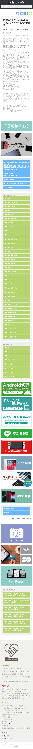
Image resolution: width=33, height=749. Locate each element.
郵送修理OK (10, 162)
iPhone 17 (8, 210)
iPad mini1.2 (9, 376)
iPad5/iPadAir (10, 360)
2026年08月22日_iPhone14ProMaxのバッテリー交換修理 (16, 602)
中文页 (7, 513)
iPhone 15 (8, 251)
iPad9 (7, 348)
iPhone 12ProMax (11, 288)
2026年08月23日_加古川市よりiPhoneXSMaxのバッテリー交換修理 (15, 595)
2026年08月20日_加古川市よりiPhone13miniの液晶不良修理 (14, 616)
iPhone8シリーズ (11, 321)
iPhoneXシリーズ (11, 317)
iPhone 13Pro (10, 276)
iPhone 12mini (10, 296)
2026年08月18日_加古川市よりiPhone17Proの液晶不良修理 (14, 630)
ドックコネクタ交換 (21, 29)
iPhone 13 (8, 284)
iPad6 (7, 356)
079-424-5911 (10, 179)
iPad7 (7, 352)
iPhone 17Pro (10, 206)
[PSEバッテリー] (16, 533)
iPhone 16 (8, 231)
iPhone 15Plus (10, 247)
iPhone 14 (8, 268)
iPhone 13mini (10, 280)
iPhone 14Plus (10, 263)
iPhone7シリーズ (11, 325)
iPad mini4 (9, 372)
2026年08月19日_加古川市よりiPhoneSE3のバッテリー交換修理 (14, 623)
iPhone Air (9, 198)
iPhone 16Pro (10, 223)
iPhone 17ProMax (11, 202)
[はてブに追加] (21, 15)
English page (9, 509)
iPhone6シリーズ (11, 329)
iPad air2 (8, 364)
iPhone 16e (9, 235)
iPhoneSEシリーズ (11, 304)
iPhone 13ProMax (11, 272)
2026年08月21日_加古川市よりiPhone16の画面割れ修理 (14, 609)
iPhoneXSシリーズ (11, 312)
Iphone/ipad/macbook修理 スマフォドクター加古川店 (16, 518)
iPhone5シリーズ (11, 333)
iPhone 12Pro (10, 292)
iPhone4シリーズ (11, 337)
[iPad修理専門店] (16, 576)
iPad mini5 (9, 368)
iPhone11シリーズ (11, 308)
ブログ (11, 29)
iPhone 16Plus (10, 227)
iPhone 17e (9, 215)
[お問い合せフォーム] (16, 126)
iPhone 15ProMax (11, 239)
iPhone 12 (8, 300)
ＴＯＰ (5, 29)
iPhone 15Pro (10, 243)
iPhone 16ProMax (11, 219)
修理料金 (6, 736)
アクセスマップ (8, 738)
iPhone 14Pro (10, 259)
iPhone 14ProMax (11, 255)
